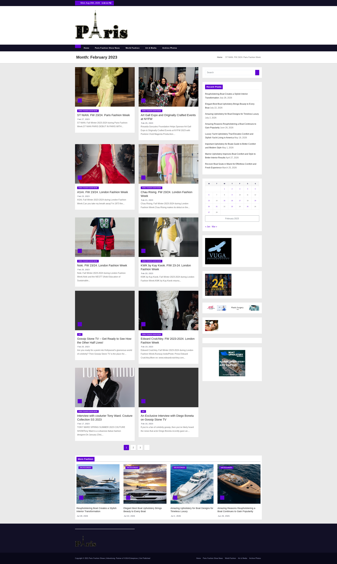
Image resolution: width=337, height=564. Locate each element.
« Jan (207, 226)
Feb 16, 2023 (147, 424)
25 (247, 206)
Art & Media (151, 48)
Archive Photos (169, 48)
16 (232, 200)
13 (209, 200)
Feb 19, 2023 (147, 347)
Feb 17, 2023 (84, 424)
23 (232, 206)
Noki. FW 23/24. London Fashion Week (102, 265)
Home (86, 48)
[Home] (78, 46)
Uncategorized (85, 467)
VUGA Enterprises (131, 558)
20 (209, 206)
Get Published (144, 558)
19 (255, 200)
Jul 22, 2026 (129, 516)
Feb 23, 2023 (84, 196)
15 (224, 200)
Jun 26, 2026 (224, 516)
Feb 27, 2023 (84, 119)
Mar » (214, 226)
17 (240, 200)
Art (79, 334)
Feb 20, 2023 (84, 270)
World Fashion (133, 48)
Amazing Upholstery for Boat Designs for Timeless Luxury (232, 114)
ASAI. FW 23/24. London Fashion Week (102, 192)
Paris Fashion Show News (107, 48)
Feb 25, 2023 (147, 123)
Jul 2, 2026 (176, 516)
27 (209, 212)
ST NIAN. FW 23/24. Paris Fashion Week (103, 115)
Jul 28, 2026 (82, 516)
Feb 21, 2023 (147, 200)
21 (216, 206)
